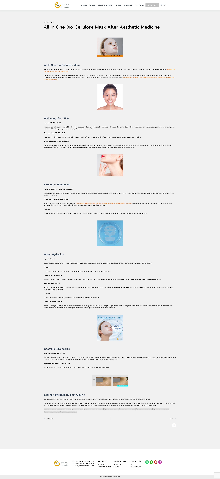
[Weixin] (151, 462)
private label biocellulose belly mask (128, 409)
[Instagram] (160, 462)
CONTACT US (140, 5)
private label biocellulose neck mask (69, 412)
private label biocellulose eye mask (161, 409)
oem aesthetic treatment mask (64, 409)
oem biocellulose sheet (77, 409)
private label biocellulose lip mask (52, 412)
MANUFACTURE (127, 5)
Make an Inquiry (152, 5)
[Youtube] (155, 462)
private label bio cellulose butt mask (145, 409)
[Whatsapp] (147, 462)
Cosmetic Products (104, 467)
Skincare (49, 22)
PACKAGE (92, 5)
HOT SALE (118, 5)
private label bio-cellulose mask (111, 409)
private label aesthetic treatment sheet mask (94, 409)
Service (116, 467)
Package (101, 464)
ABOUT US (84, 5)
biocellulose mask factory (51, 409)
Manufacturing (119, 464)
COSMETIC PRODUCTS (105, 5)
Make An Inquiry (135, 467)
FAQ (131, 464)
